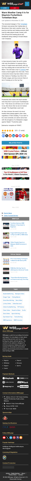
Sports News (8, 213)
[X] (6, 135)
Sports (19, 365)
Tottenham (23, 24)
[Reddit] (10, 135)
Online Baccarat (17, 303)
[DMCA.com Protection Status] (8, 468)
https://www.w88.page (17, 403)
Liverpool (23, 69)
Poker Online (6, 310)
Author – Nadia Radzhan (13, 473)
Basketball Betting (8, 293)
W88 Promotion (18, 320)
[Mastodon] (20, 135)
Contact (20, 474)
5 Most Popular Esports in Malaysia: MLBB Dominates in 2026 (18, 244)
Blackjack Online (19, 293)
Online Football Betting (11, 215)
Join (15, 8)
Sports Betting (16, 313)
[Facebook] (3, 135)
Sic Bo (24, 310)
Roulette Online (16, 310)
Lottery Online (7, 303)
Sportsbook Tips (7, 316)
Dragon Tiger (6, 297)
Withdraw (6, 363)
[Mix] (23, 135)
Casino (6, 368)
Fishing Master (16, 297)
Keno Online (19, 300)
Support (6, 365)
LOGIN (4, 8)
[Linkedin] (13, 135)
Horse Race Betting (8, 300)
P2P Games (20, 307)
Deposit (19, 360)
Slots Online (6, 313)
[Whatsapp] (26, 135)
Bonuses (19, 363)
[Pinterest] (16, 135)
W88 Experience (7, 320)
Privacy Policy (13, 474)
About (23, 473)
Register (6, 360)
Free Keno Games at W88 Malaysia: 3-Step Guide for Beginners (17, 225)
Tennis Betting (18, 316)
